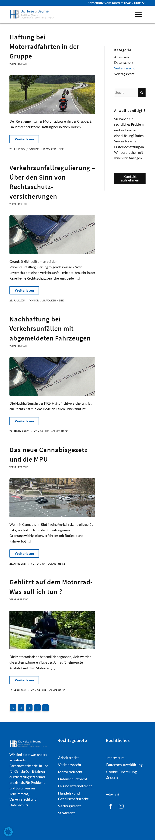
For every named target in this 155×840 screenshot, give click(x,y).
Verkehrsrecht (19, 63)
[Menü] (138, 14)
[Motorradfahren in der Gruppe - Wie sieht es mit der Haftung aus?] (52, 94)
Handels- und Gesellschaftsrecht (73, 796)
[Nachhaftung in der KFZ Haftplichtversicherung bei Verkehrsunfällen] (52, 234)
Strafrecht (66, 813)
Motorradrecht (70, 771)
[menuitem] (138, 14)
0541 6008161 (135, 3)
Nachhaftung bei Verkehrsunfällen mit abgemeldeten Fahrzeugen (50, 328)
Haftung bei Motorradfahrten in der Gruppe (44, 46)
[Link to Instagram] (121, 805)
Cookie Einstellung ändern (121, 774)
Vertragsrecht (124, 74)
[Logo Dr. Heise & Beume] (32, 14)
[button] (8, 831)
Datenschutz (123, 62)
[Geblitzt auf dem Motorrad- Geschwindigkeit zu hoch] (52, 630)
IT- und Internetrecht (75, 786)
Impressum (115, 757)
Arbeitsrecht (123, 57)
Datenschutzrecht (72, 779)
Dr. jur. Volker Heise (49, 149)
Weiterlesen (24, 139)
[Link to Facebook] (111, 805)
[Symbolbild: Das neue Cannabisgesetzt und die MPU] (52, 497)
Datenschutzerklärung (124, 764)
